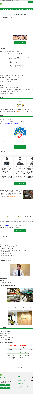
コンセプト (19, 377)
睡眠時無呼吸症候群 (7, 7)
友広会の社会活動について (30, 7)
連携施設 (11, 7)
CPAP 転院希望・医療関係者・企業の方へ (18, 7)
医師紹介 (19, 376)
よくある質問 (2, 7)
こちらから (8, 339)
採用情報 (24, 7)
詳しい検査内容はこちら (20, 183)
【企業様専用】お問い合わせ (21, 380)
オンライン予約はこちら (20, 42)
